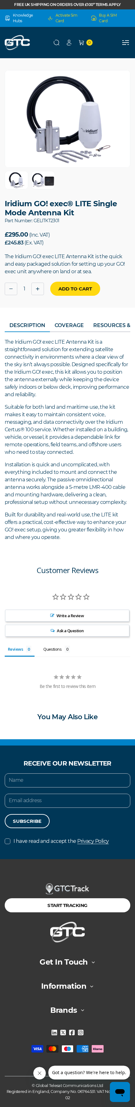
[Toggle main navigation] (125, 42)
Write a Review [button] (70, 615)
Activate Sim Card (66, 18)
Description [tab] (27, 325)
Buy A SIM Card (107, 18)
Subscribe (27, 821)
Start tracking (67, 905)
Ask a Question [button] (70, 630)
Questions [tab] (52, 649)
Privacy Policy (93, 841)
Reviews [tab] (15, 649)
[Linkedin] (54, 1032)
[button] (56, 42)
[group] (16, 180)
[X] (63, 1032)
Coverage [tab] (69, 325)
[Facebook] (72, 1032)
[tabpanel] (67, 439)
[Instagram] (81, 1032)
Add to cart (75, 289)
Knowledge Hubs (23, 18)
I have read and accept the (61, 841)
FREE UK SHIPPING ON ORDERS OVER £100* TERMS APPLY (67, 4)
